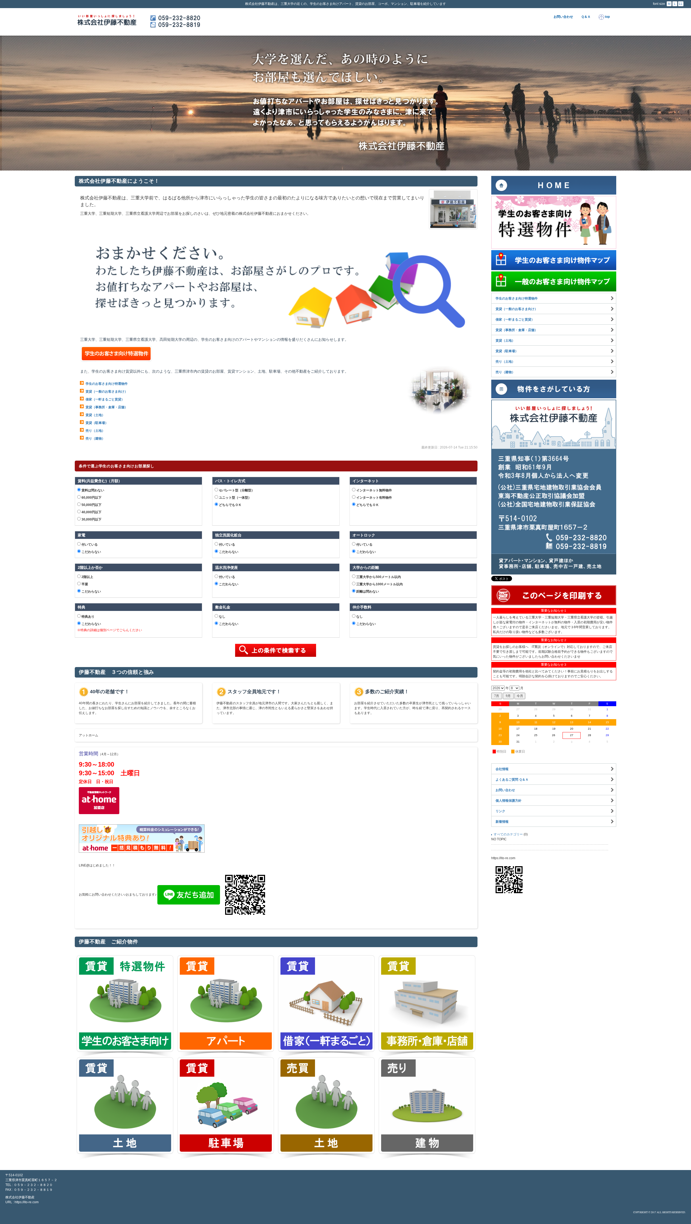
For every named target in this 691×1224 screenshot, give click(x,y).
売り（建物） (95, 438)
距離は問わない (367, 591)
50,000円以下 (91, 505)
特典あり (87, 616)
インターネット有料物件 (373, 497)
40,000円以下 (91, 512)
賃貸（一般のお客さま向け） (107, 391)
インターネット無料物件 (373, 490)
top (607, 17)
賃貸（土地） (95, 415)
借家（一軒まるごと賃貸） (105, 399)
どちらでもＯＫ (230, 505)
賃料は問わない (92, 490)
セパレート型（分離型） (236, 490)
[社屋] (453, 209)
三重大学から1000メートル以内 (379, 584)
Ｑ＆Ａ (586, 17)
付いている (89, 544)
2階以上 (87, 577)
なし (221, 616)
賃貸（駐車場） (97, 423)
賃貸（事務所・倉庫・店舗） (107, 407)
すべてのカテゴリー (508, 834)
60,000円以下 (91, 497)
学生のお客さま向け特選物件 (107, 384)
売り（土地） (95, 431)
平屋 (84, 584)
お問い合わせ (563, 17)
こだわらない (91, 552)
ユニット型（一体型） (234, 497)
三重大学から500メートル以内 (378, 577)
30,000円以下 (91, 519)
